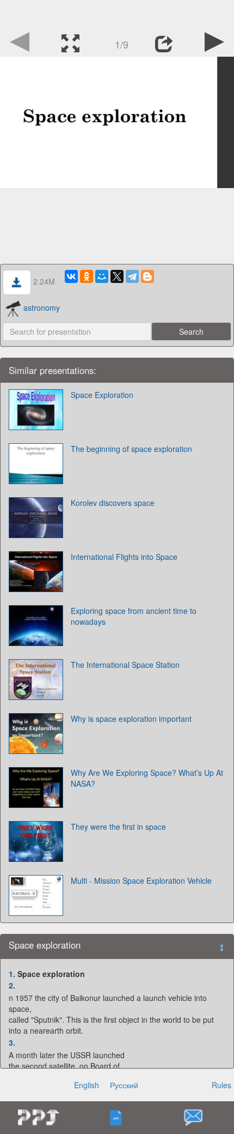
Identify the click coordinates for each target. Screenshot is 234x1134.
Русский (124, 1084)
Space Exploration (102, 394)
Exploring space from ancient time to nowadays (133, 616)
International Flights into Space (124, 556)
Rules (221, 1084)
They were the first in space (118, 826)
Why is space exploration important (131, 718)
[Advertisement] (117, 13)
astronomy (41, 307)
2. (12, 985)
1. (12, 973)
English (86, 1084)
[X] (117, 276)
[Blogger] (147, 276)
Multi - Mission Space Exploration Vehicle (141, 880)
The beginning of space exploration (131, 448)
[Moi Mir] (101, 276)
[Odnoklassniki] (86, 276)
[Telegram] (132, 276)
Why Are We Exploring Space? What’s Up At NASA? (147, 778)
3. (12, 1042)
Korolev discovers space (113, 502)
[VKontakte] (71, 276)
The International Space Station (125, 664)
